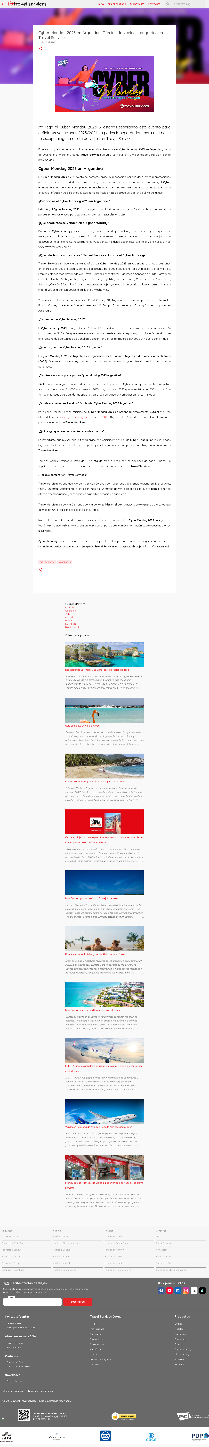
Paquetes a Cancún (11, 1249)
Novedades (65, 562)
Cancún (69, 607)
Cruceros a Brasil (164, 1263)
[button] (40, 49)
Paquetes (180, 1333)
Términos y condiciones (40, 1391)
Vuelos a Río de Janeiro (65, 1243)
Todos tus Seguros (101, 1359)
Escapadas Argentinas (13, 1270)
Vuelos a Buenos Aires (64, 1270)
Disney (178, 1344)
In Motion (95, 1354)
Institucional (97, 1328)
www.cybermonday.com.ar (76, 417)
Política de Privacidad (13, 1391)
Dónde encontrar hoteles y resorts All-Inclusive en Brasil (95, 954)
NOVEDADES (154, 4)
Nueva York (71, 623)
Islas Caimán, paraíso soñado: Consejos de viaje (91, 898)
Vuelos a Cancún (62, 1249)
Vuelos (178, 1323)
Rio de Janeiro (73, 627)
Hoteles (179, 1328)
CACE (105, 417)
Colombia (70, 610)
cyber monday (47, 562)
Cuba (68, 613)
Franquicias (97, 1339)
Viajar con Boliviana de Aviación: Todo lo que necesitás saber (98, 1127)
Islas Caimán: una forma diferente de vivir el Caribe (93, 1010)
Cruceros (180, 1339)
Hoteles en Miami (113, 1256)
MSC (158, 1236)
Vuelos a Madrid (61, 1263)
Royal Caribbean (164, 1256)
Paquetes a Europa (11, 1263)
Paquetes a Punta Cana (13, 1243)
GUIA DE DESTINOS (117, 4)
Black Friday (182, 1354)
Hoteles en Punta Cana (116, 1243)
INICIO (101, 4)
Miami (68, 620)
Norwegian (161, 1249)
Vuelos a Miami (61, 1256)
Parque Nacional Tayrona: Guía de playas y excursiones (95, 781)
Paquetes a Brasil (10, 1236)
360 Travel (96, 1364)
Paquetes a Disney (11, 1256)
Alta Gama (96, 1349)
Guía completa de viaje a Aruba (82, 725)
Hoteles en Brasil (113, 1236)
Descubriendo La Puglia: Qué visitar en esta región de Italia (97, 669)
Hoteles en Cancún (114, 1249)
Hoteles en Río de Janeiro (117, 1270)
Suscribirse (78, 1301)
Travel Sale (181, 1364)
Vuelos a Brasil (60, 1236)
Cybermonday (183, 1349)
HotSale (179, 1359)
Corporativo (97, 1344)
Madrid (69, 617)
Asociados (96, 1333)
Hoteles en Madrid (113, 1263)
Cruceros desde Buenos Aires (171, 1270)
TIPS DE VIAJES (137, 4)
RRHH (93, 1323)
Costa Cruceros (164, 1243)
